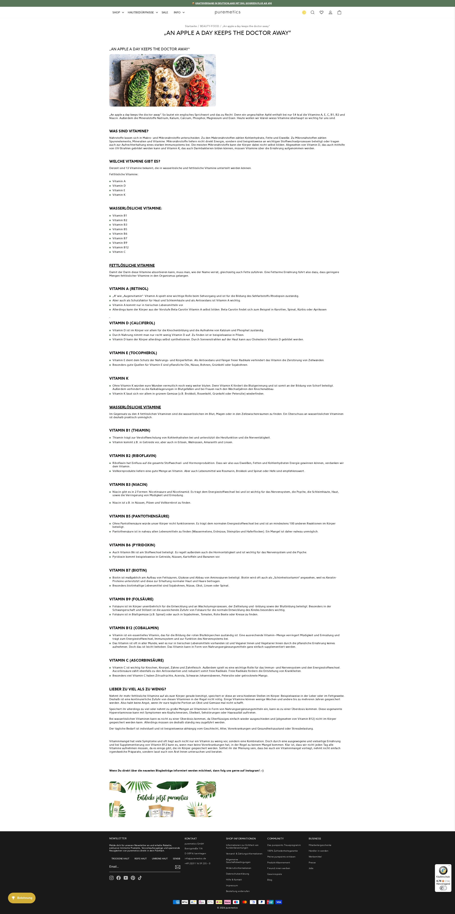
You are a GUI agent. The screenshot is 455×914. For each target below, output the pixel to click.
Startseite (191, 26)
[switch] (443, 888)
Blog (269, 879)
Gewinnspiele (274, 874)
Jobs (311, 868)
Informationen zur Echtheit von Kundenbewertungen (242, 846)
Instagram (252, 770)
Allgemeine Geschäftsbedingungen (238, 861)
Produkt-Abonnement (278, 862)
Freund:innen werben (278, 868)
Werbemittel (315, 856)
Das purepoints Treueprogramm (284, 845)
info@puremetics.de (195, 858)
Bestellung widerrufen (238, 891)
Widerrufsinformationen (238, 868)
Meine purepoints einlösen (281, 856)
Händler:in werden (318, 850)
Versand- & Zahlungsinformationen (244, 853)
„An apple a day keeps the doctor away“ (246, 26)
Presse (312, 862)
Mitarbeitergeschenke (320, 845)
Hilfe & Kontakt (234, 879)
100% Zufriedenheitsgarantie (282, 850)
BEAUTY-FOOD (209, 26)
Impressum (232, 885)
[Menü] (449, 866)
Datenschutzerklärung (237, 873)
